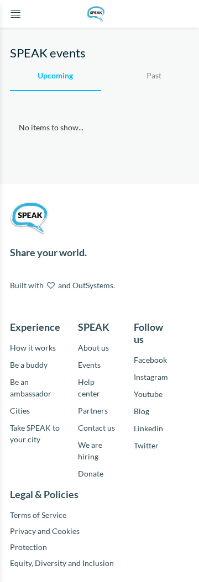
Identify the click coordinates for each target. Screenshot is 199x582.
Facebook (150, 359)
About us (93, 347)
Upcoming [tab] (55, 75)
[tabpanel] (99, 133)
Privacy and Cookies (45, 531)
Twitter (146, 445)
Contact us (96, 427)
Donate (90, 473)
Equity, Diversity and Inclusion (63, 563)
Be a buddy (29, 364)
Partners (93, 410)
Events (89, 364)
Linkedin (148, 428)
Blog (141, 411)
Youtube (148, 394)
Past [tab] (153, 75)
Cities (20, 410)
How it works (33, 347)
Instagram (151, 377)
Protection (28, 547)
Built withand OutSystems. (62, 285)
